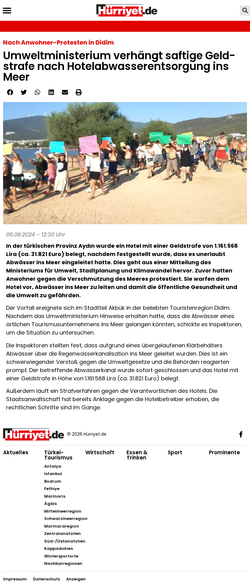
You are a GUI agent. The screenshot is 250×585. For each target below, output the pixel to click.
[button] (7, 10)
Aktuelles (15, 452)
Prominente (224, 452)
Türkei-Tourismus (58, 455)
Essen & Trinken (137, 455)
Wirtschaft (99, 452)
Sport (175, 452)
